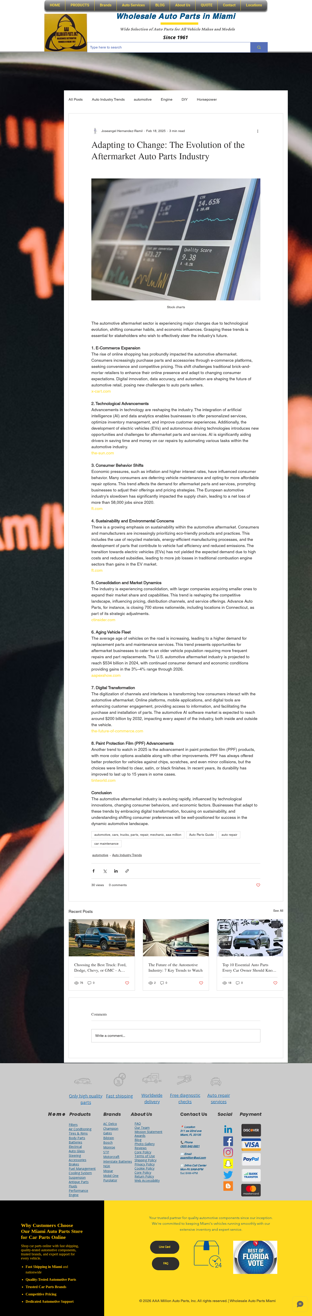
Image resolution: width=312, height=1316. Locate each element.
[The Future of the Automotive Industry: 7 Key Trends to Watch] (176, 937)
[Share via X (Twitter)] (105, 871)
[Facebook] (228, 1141)
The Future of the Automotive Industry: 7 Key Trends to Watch (175, 967)
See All (278, 910)
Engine (166, 99)
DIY (185, 99)
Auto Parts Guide (201, 834)
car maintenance (106, 843)
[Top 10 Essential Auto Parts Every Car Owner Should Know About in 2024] (250, 937)
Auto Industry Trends (108, 99)
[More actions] (257, 131)
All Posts (76, 99)
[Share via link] (127, 871)
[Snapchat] (228, 1163)
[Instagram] (228, 1152)
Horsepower (207, 99)
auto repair (229, 834)
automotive (143, 99)
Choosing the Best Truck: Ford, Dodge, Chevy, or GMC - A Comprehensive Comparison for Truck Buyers (100, 967)
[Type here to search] (258, 47)
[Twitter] (228, 1175)
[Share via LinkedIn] (116, 871)
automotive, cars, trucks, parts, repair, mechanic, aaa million (137, 834)
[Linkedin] (228, 1130)
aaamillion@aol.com (193, 1157)
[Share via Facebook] (93, 871)
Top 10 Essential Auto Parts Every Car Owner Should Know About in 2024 (248, 967)
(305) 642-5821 (190, 1146)
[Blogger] (228, 1186)
